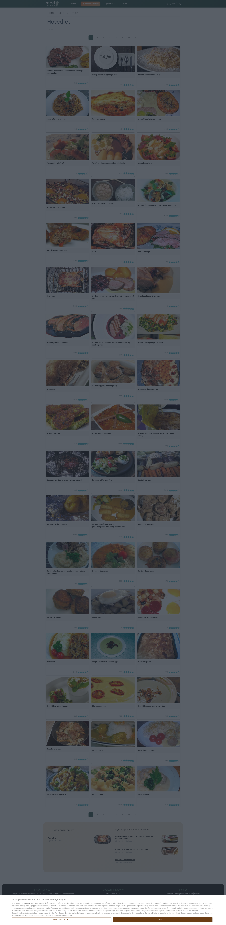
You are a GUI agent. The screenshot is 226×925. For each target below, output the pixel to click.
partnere (27, 903)
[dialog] (113, 910)
